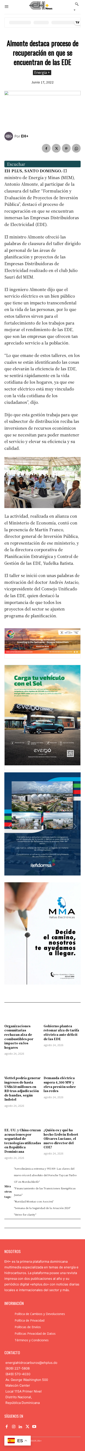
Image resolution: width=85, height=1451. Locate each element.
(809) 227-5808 (17, 1368)
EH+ (24, 136)
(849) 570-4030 (17, 1374)
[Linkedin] (20, 1427)
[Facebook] (46, 148)
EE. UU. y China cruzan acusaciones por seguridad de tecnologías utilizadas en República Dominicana (22, 1141)
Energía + (42, 72)
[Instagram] (13, 1427)
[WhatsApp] (76, 148)
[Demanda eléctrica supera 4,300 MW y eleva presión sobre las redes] (62, 1066)
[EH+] (9, 136)
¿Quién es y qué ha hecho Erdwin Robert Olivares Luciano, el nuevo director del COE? (61, 1138)
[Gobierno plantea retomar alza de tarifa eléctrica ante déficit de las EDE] (62, 1014)
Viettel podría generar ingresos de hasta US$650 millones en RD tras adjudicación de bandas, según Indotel (22, 1088)
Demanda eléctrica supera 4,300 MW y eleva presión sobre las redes (60, 1084)
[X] (56, 148)
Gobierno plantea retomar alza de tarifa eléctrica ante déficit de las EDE (61, 1032)
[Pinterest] (66, 148)
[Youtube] (34, 1427)
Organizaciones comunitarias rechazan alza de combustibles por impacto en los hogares (18, 1037)
